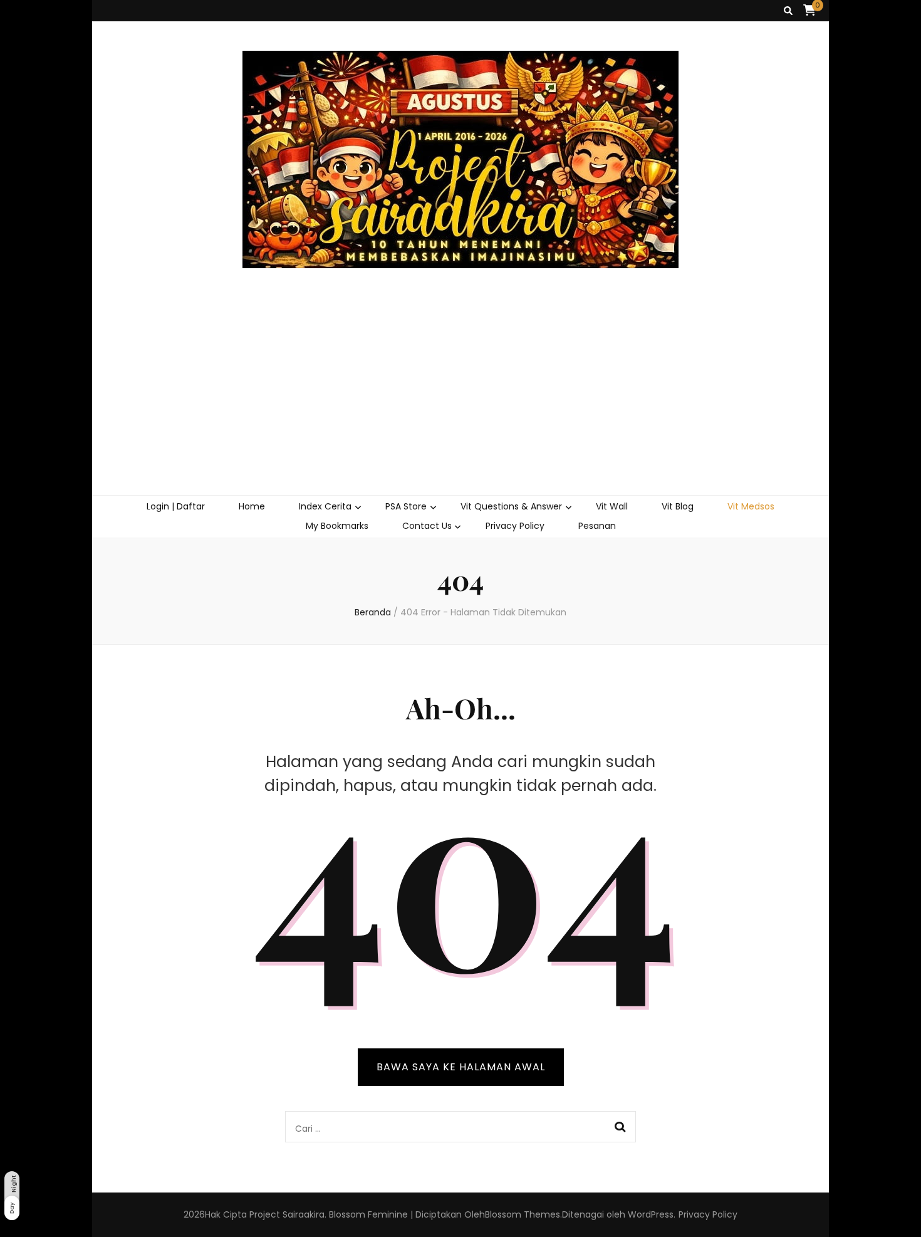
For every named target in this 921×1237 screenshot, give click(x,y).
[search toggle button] (788, 11)
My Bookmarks (337, 525)
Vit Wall (612, 506)
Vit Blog (678, 506)
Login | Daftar (176, 506)
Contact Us (427, 525)
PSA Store (406, 506)
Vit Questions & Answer (511, 506)
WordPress (651, 1214)
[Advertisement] (460, 401)
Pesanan (597, 525)
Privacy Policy (515, 525)
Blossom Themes (522, 1214)
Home (252, 506)
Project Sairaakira (287, 1214)
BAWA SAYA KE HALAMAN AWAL (461, 1067)
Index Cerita (325, 506)
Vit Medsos (750, 506)
